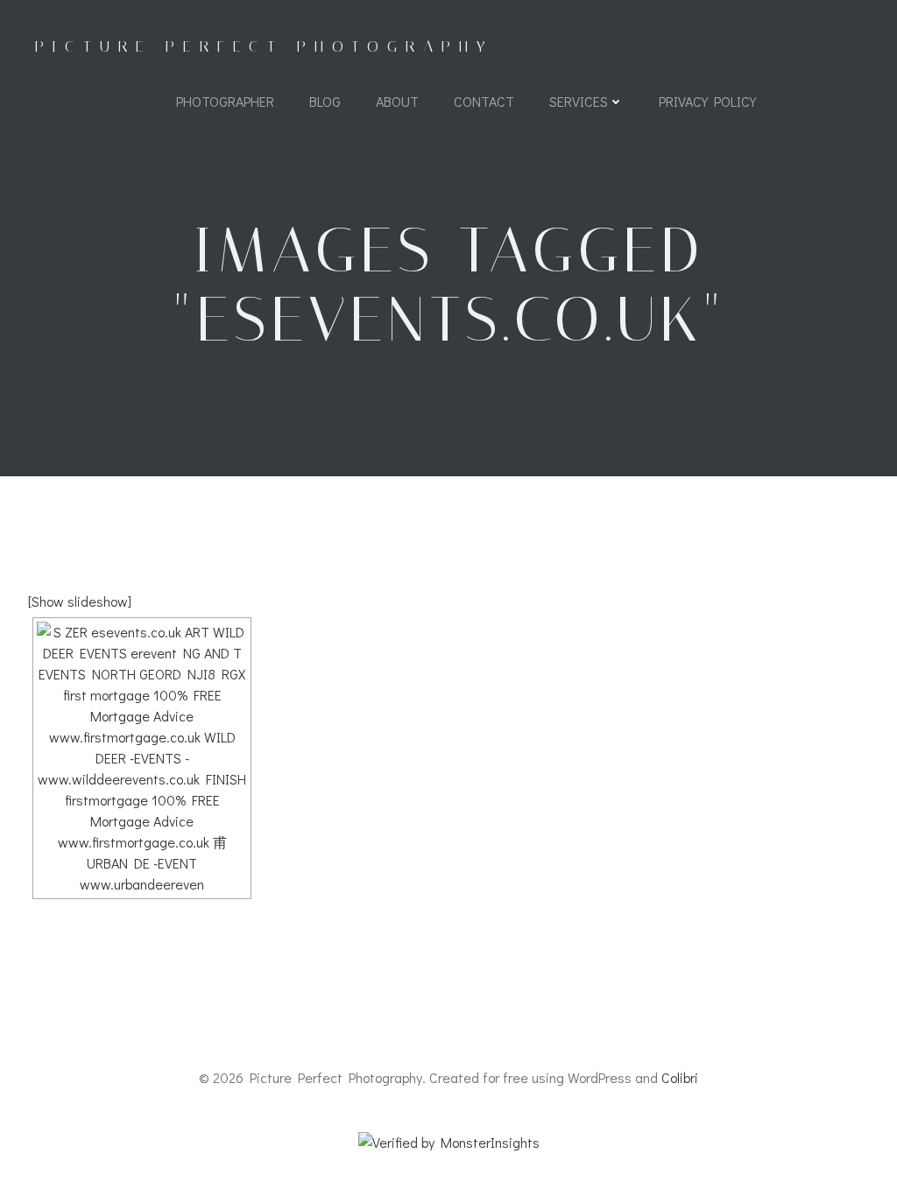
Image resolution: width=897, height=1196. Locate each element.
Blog (325, 101)
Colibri (679, 1077)
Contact (484, 101)
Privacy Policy (707, 101)
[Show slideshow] (79, 601)
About (397, 101)
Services (578, 101)
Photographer (225, 101)
